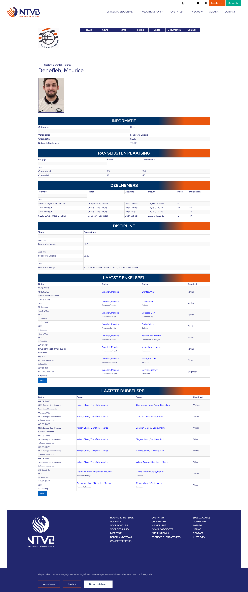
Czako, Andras (157, 483)
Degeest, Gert (148, 312)
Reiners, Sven (142, 450)
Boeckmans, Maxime (151, 335)
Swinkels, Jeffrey (150, 370)
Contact (191, 29)
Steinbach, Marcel (159, 462)
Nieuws (88, 29)
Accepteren (49, 584)
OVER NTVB (158, 517)
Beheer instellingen (98, 584)
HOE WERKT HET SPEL (121, 517)
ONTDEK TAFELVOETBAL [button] (120, 11)
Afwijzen (72, 584)
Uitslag (157, 29)
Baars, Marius (159, 427)
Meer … (42, 380)
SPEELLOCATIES (201, 517)
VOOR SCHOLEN (119, 525)
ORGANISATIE (159, 521)
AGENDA (213, 11)
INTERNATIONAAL (161, 533)
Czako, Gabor (148, 301)
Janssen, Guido (143, 427)
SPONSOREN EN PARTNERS (166, 537)
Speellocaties (217, 3)
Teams (122, 29)
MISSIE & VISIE (159, 525)
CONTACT (230, 11)
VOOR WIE (115, 521)
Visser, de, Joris (149, 358)
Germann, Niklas (84, 471)
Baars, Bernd (157, 416)
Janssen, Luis (142, 416)
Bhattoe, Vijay (148, 291)
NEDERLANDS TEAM (121, 537)
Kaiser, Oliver (83, 405)
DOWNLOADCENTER (163, 529)
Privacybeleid (147, 574)
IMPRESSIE (116, 533)
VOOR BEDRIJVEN (119, 529)
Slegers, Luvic (142, 439)
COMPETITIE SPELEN (121, 541)
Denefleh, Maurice (110, 291)
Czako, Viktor (148, 324)
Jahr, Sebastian (162, 405)
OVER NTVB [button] (176, 11)
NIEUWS (197, 529)
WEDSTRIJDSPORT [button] (151, 11)
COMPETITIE (199, 521)
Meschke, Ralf (157, 450)
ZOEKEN (200, 537)
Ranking (140, 29)
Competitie (233, 3)
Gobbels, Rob (157, 439)
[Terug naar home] (24, 12)
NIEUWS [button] (196, 11)
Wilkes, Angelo (143, 462)
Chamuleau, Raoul (144, 405)
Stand (105, 29)
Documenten (174, 29)
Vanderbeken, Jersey (151, 347)
